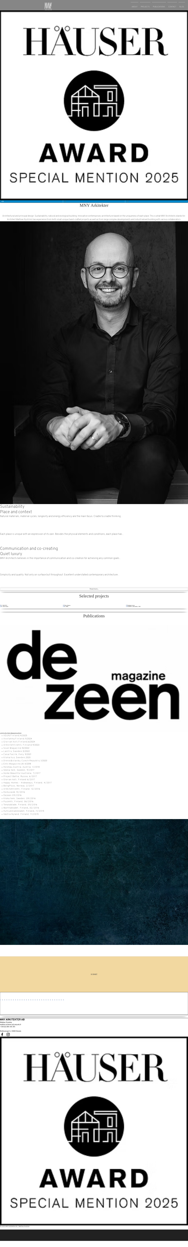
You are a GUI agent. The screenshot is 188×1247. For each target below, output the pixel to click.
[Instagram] (8, 1034)
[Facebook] (2, 1034)
